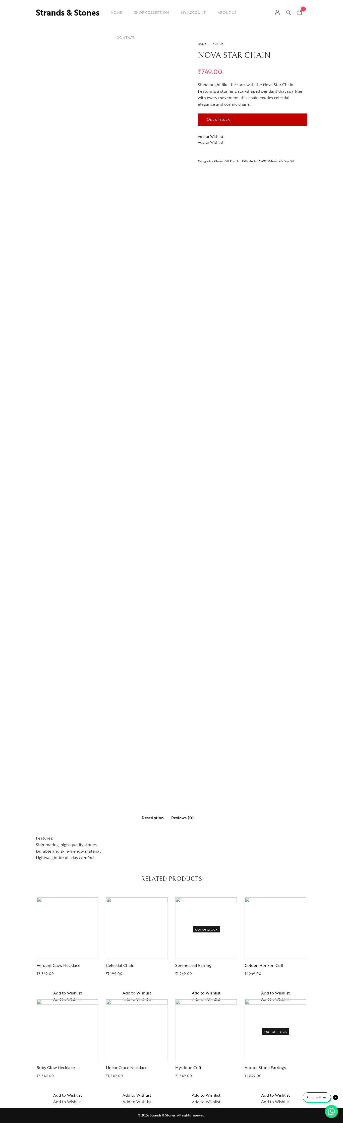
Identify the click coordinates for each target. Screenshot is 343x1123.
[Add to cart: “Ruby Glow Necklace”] (68, 1054)
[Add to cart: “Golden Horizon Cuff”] (275, 952)
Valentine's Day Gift (281, 161)
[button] (210, 136)
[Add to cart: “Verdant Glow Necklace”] (68, 952)
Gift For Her (232, 161)
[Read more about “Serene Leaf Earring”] (206, 952)
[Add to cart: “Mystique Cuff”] (206, 1054)
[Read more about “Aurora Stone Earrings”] (275, 1054)
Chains (218, 44)
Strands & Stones (67, 12)
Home (202, 44)
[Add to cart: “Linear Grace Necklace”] (137, 1054)
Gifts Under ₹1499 (254, 161)
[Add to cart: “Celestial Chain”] (137, 952)
